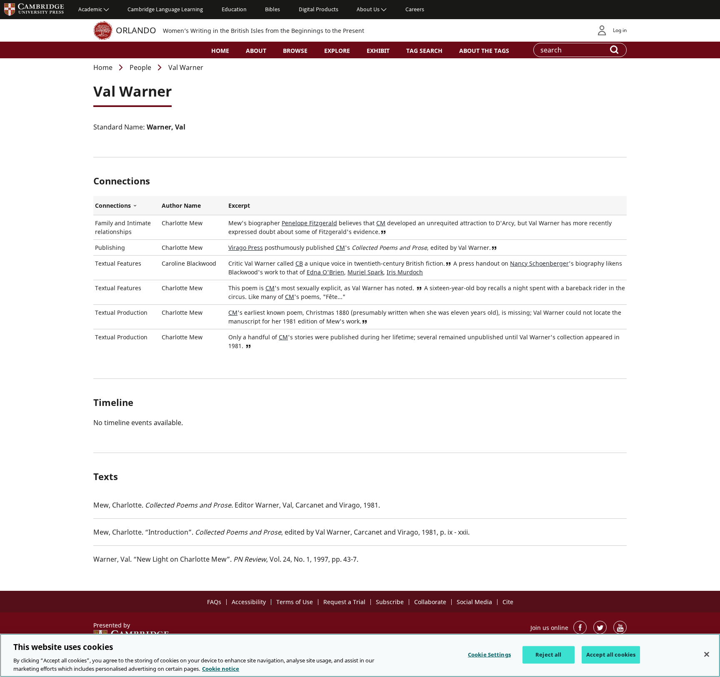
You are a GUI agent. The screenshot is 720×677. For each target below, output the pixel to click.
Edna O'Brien (325, 272)
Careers (414, 9)
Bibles (272, 9)
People (140, 67)
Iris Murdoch (405, 272)
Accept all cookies (610, 654)
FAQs (214, 602)
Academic (90, 9)
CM (380, 223)
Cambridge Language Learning (165, 9)
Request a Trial (344, 602)
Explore (337, 51)
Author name (181, 205)
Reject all (548, 654)
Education (234, 9)
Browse (295, 51)
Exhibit (378, 51)
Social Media (474, 602)
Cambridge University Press (34, 9)
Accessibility (249, 602)
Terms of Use (294, 602)
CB (299, 263)
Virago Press (245, 247)
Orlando (136, 30)
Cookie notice (220, 668)
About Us (368, 9)
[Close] (707, 654)
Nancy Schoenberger (539, 263)
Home (220, 51)
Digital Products (318, 9)
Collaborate (430, 602)
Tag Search (424, 51)
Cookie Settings (489, 654)
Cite (507, 602)
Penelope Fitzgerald (309, 223)
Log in (620, 30)
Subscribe (390, 602)
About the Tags (484, 51)
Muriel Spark (365, 272)
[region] (360, 655)
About (256, 51)
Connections (126, 206)
